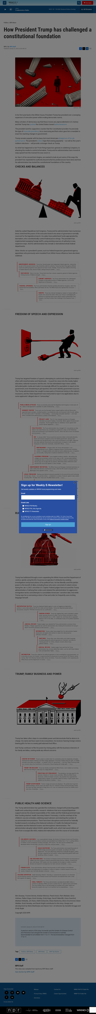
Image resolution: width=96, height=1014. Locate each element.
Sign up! (48, 524)
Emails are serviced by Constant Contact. (59, 519)
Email (23, 493)
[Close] (75, 482)
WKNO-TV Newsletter (32, 511)
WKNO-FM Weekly (31, 506)
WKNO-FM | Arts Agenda (33, 508)
